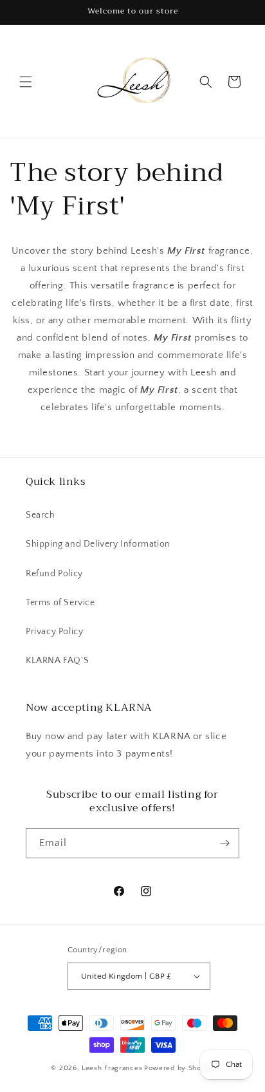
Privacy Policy (54, 631)
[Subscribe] (224, 843)
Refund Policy (54, 574)
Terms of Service (60, 603)
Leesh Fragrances (112, 1068)
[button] (26, 82)
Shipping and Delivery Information (98, 544)
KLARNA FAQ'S (57, 660)
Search (40, 515)
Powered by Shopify (179, 1068)
